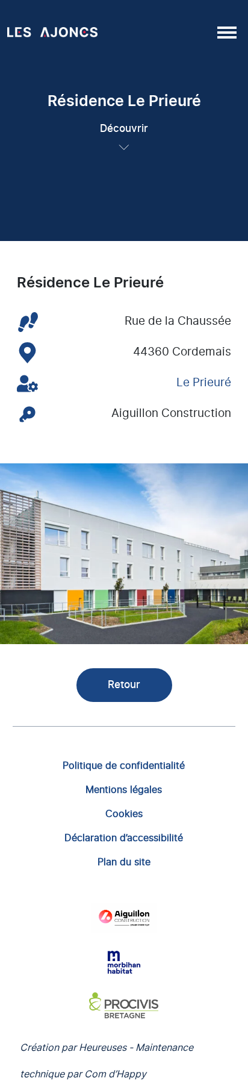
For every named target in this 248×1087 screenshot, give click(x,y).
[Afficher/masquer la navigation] (225, 32)
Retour (124, 685)
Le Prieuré (203, 383)
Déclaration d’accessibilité (123, 838)
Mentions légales (123, 789)
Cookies (124, 813)
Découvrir (124, 129)
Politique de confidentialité (124, 765)
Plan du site (124, 862)
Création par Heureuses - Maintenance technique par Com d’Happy (106, 1060)
